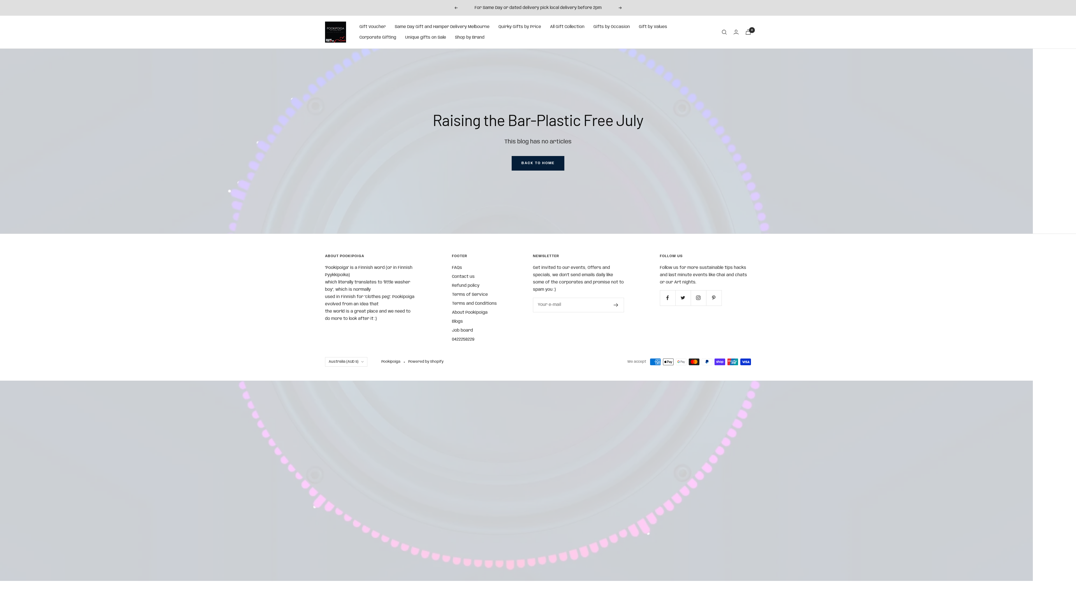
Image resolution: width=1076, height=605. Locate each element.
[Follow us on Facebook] (667, 298)
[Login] (736, 32)
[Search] (724, 32)
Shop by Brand (469, 37)
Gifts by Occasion (611, 27)
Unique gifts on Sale (425, 37)
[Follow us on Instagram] (698, 298)
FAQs (457, 268)
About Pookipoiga (470, 312)
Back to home (538, 163)
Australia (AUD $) (343, 362)
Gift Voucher (373, 27)
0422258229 (463, 339)
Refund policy (465, 285)
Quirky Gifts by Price (519, 27)
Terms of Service (470, 294)
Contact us (463, 276)
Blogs (457, 321)
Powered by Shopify (426, 362)
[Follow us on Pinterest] (714, 298)
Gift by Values (653, 27)
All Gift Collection (567, 27)
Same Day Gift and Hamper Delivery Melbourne (442, 27)
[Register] (616, 305)
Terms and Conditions (474, 303)
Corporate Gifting (378, 37)
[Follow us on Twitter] (683, 298)
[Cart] (748, 32)
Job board (462, 330)
